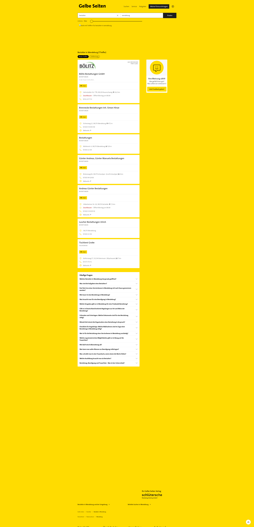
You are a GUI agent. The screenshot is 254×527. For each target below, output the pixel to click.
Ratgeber (142, 6)
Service (134, 6)
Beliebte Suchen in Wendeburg (138, 504)
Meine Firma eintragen (159, 6)
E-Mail (84, 86)
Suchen (126, 6)
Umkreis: (82, 21)
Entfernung (94, 57)
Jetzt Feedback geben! (156, 89)
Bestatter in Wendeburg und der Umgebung (92, 504)
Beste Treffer (83, 57)
